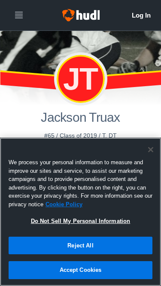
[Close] (150, 149)
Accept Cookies (81, 270)
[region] (80, 212)
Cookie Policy (64, 204)
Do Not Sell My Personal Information (81, 221)
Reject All (80, 245)
